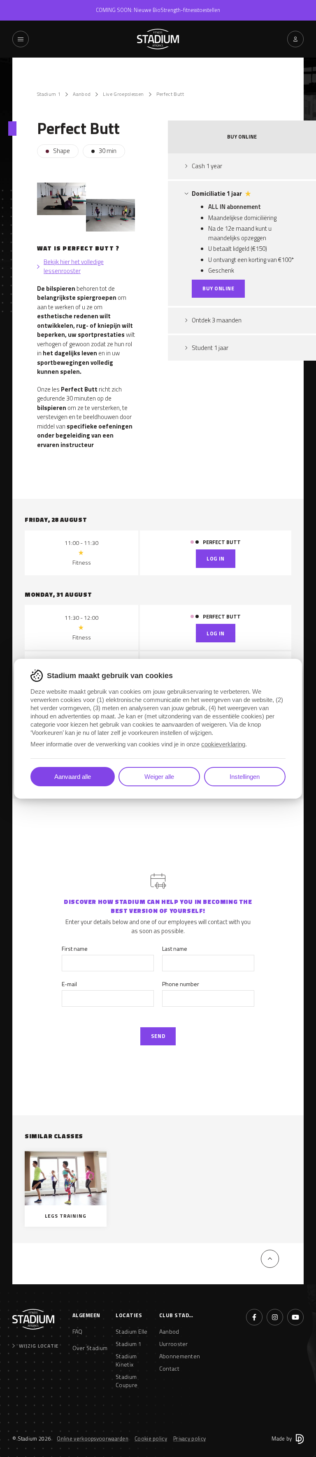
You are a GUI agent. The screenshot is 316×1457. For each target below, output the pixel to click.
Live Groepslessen (123, 94)
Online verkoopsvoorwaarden (92, 1438)
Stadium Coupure (126, 1380)
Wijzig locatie (38, 1346)
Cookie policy (151, 1438)
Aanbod (82, 94)
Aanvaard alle (72, 776)
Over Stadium (90, 1347)
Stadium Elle (132, 1331)
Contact (169, 1368)
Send (158, 1036)
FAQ (77, 1331)
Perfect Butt (170, 94)
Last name (174, 948)
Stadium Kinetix (126, 1360)
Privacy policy (189, 1438)
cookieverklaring (223, 744)
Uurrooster (173, 1343)
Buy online (218, 288)
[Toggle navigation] (20, 39)
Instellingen (245, 776)
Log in (215, 558)
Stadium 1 (48, 94)
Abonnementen (177, 1356)
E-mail (69, 984)
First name (75, 948)
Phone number (180, 984)
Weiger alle (159, 776)
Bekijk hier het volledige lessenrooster (74, 266)
